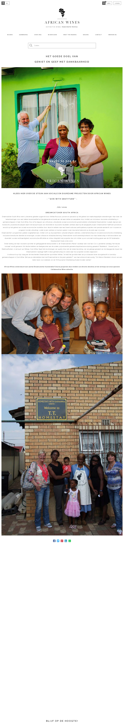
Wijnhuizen (52, 34)
